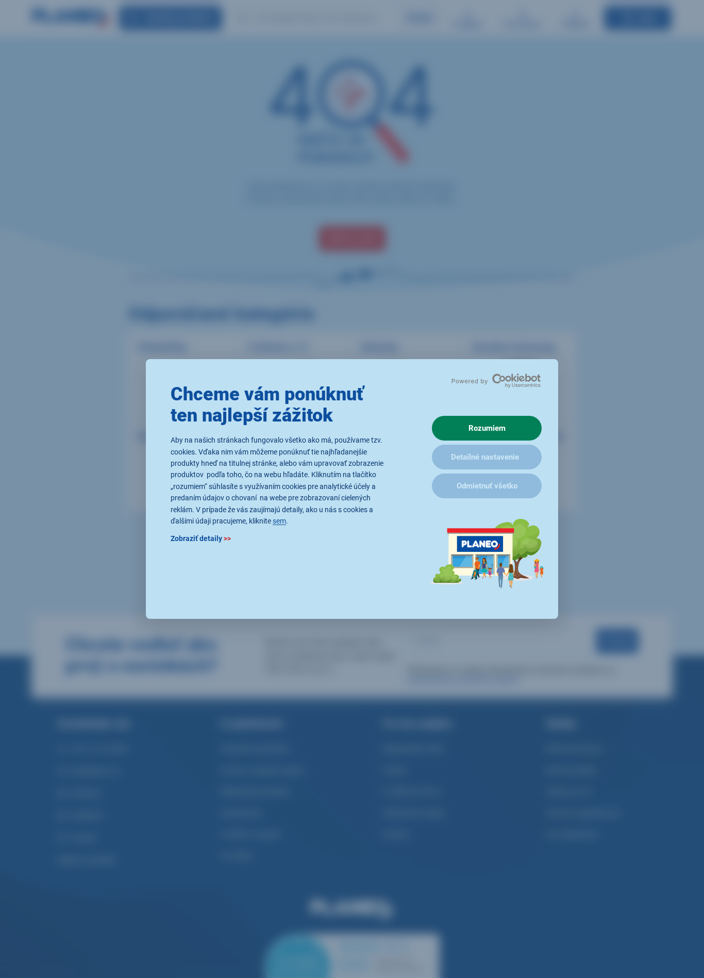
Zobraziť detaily (201, 539)
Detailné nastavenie (485, 457)
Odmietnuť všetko (487, 486)
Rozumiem (487, 428)
